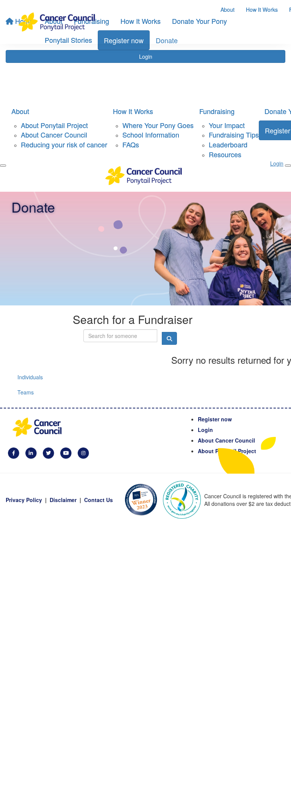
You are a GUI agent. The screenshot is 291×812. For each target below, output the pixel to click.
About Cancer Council (54, 134)
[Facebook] (14, 452)
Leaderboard (228, 144)
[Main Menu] (3, 165)
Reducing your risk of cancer (64, 144)
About (228, 9)
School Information (150, 134)
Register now (215, 419)
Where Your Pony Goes (158, 125)
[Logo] (59, 22)
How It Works (262, 9)
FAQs (130, 144)
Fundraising (217, 111)
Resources (225, 154)
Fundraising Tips (234, 134)
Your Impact (227, 125)
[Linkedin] (31, 452)
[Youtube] (66, 452)
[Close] (288, 165)
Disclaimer (63, 500)
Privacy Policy (24, 500)
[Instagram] (83, 452)
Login (145, 56)
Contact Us (98, 500)
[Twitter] (48, 452)
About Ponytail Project (54, 125)
